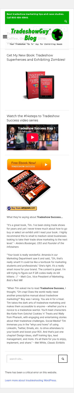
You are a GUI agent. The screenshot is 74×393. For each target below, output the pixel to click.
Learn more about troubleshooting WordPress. (31, 380)
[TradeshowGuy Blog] (37, 36)
